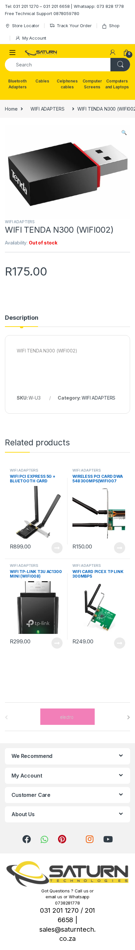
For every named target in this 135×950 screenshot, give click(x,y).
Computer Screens (92, 84)
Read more (57, 547)
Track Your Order (74, 25)
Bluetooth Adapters (17, 84)
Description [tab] (21, 318)
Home (11, 109)
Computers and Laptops (117, 84)
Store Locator (25, 25)
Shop (114, 25)
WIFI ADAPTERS (47, 109)
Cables (42, 81)
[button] (124, 132)
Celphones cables (67, 84)
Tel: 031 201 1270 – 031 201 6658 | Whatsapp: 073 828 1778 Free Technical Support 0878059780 (64, 10)
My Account (34, 38)
